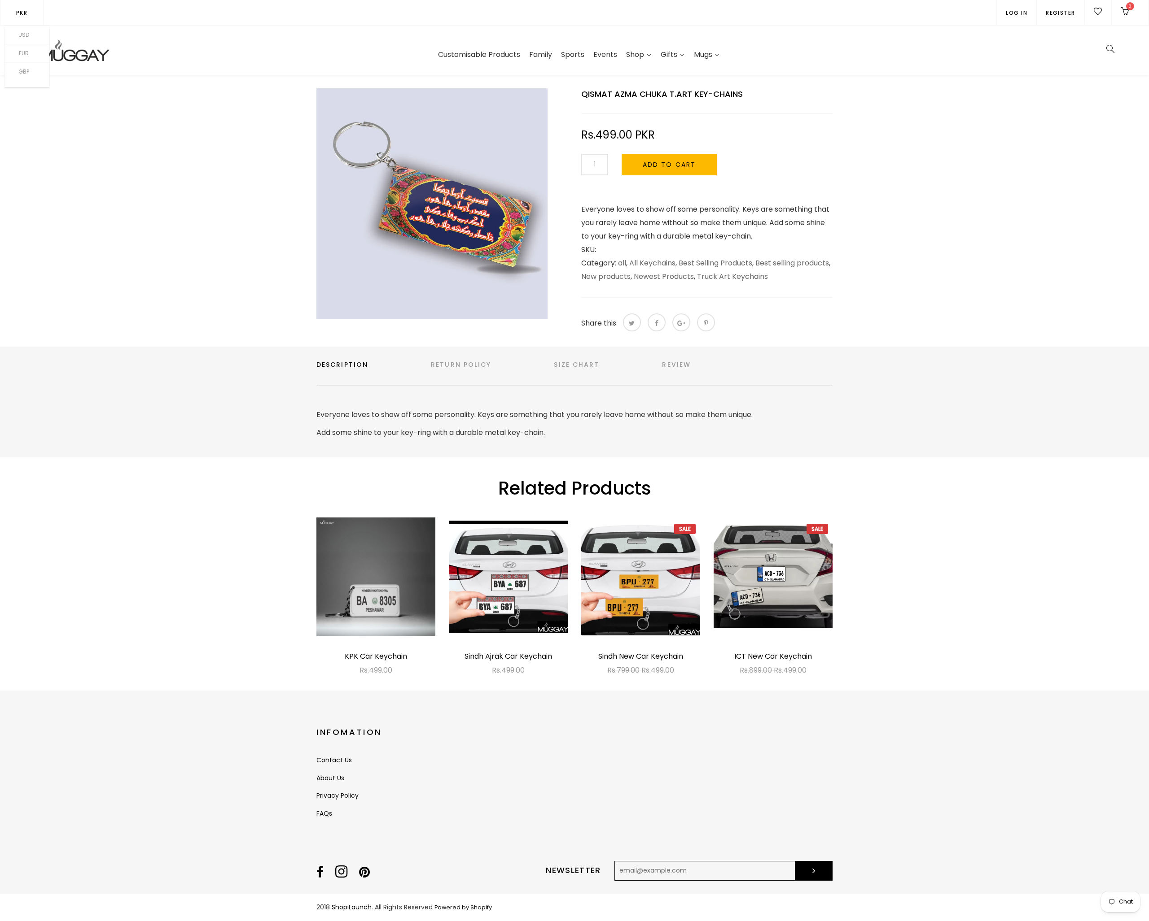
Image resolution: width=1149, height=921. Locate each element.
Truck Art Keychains (732, 276)
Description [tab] (342, 364)
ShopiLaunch (352, 907)
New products (606, 276)
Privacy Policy (337, 795)
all (622, 263)
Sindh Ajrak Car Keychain (508, 656)
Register (1060, 13)
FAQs (324, 813)
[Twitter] (632, 322)
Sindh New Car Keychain (640, 656)
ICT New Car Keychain (773, 656)
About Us (330, 777)
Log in (1016, 13)
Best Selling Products (715, 263)
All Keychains (652, 263)
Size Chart (576, 364)
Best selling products (792, 263)
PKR (21, 13)
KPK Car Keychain (376, 656)
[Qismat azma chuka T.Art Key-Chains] (432, 203)
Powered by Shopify (463, 907)
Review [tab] (676, 364)
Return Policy (461, 364)
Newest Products (664, 276)
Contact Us (334, 760)
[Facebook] (657, 322)
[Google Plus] (681, 322)
